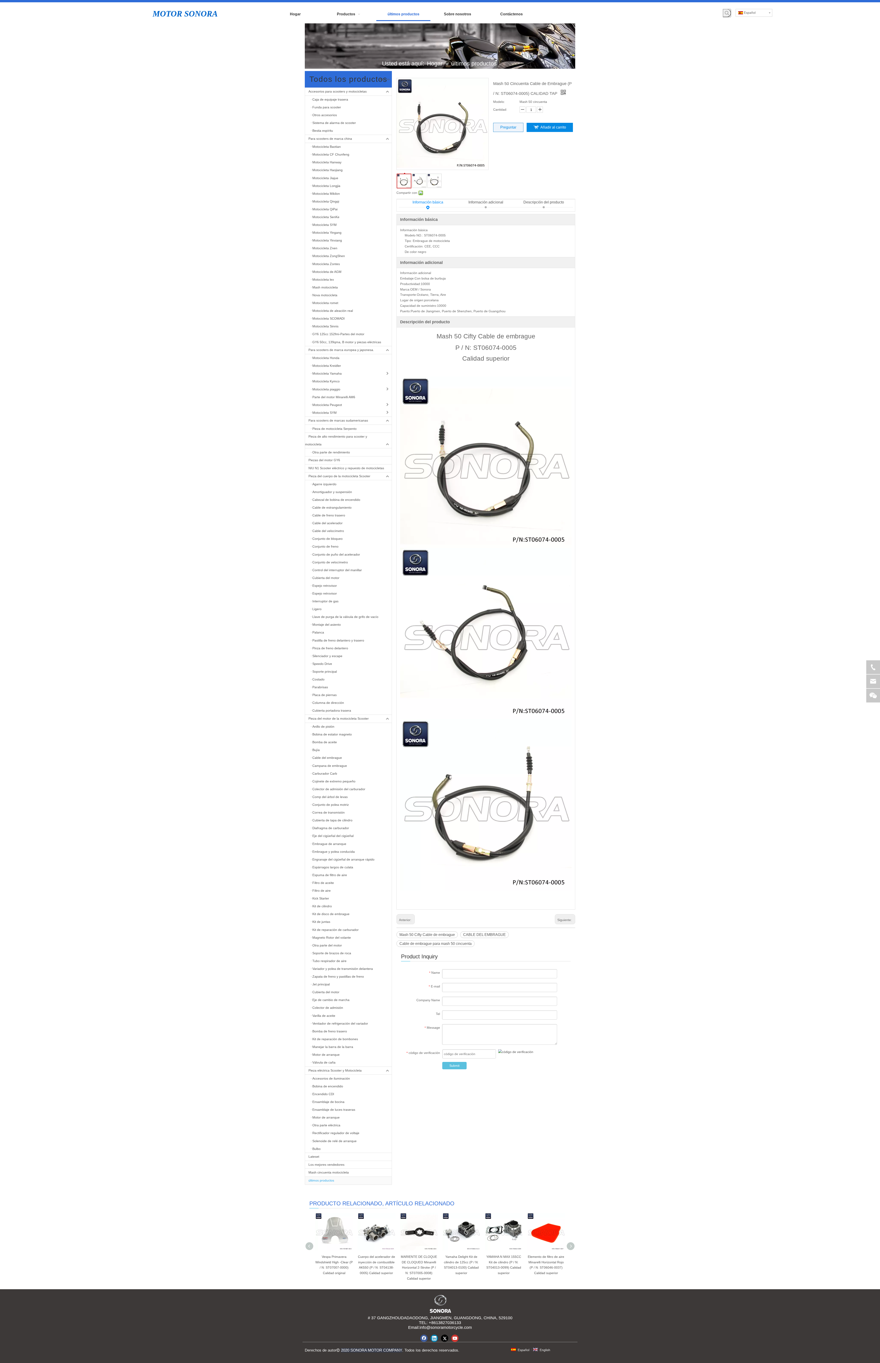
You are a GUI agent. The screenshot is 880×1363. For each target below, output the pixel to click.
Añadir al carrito (553, 127)
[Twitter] (444, 1338)
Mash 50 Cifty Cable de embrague (427, 935)
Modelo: (499, 102)
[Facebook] (424, 1338)
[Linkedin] (434, 1338)
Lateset (313, 1156)
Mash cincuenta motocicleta (328, 1172)
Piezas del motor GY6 (324, 460)
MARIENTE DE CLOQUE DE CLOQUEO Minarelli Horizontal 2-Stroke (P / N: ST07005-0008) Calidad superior (419, 1267)
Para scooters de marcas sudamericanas (338, 420)
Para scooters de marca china (330, 138)
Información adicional (485, 202)
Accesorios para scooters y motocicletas (337, 91)
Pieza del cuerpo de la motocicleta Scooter (339, 476)
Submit (454, 1065)
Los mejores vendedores (326, 1164)
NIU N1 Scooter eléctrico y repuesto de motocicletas (346, 468)
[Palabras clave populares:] (727, 13)
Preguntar (508, 127)
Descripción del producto (543, 202)
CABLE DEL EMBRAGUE (484, 935)
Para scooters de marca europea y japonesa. (341, 350)
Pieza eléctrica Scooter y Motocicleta (335, 1070)
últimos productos (321, 1180)
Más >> (384, 79)
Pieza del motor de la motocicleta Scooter (338, 718)
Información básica (427, 202)
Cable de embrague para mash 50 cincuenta (435, 944)
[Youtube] (455, 1338)
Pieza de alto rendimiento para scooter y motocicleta (336, 440)
